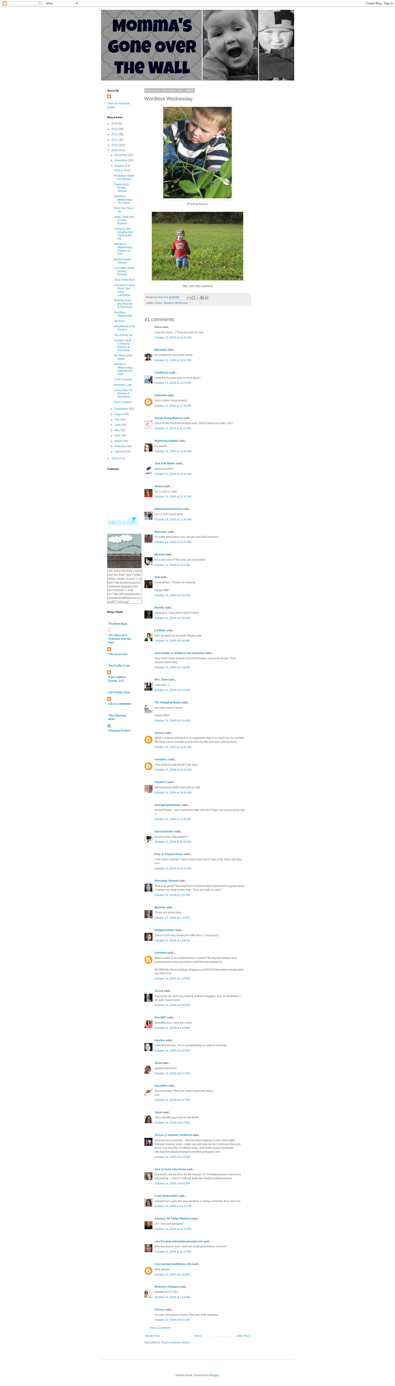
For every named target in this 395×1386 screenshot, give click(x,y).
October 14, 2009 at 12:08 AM (173, 451)
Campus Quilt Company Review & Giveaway (122, 345)
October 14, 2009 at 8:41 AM (172, 720)
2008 (114, 458)
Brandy (159, 607)
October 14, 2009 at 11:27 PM (173, 1251)
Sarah (158, 1112)
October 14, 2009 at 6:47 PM (172, 1073)
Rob (157, 577)
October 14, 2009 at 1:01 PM (172, 895)
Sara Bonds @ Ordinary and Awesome (180, 653)
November (121, 160)
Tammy (159, 733)
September (122, 408)
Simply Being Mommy (169, 418)
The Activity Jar (123, 335)
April (118, 435)
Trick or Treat (122, 170)
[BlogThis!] (193, 297)
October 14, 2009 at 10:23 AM (173, 747)
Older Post (243, 1336)
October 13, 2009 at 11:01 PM (173, 360)
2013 (114, 129)
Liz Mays (160, 630)
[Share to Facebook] (202, 297)
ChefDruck (162, 372)
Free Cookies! (122, 402)
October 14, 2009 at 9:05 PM (172, 1183)
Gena (158, 1063)
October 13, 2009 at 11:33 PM (173, 405)
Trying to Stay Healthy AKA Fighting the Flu (123, 233)
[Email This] (189, 297)
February (120, 446)
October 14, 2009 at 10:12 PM (173, 1206)
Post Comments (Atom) (175, 1342)
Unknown (161, 395)
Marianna (161, 349)
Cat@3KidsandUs (166, 1196)
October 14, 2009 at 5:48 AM (172, 640)
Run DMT (160, 1017)
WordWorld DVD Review (124, 328)
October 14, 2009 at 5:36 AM (172, 618)
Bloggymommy (164, 930)
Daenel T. (160, 782)
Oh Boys (119, 321)
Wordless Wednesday (176, 302)
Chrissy (160, 1309)
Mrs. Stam (161, 679)
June (118, 424)
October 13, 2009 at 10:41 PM (173, 337)
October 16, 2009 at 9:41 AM (172, 1319)
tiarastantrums (164, 831)
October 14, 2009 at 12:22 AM (173, 474)
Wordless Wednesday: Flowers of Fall (123, 249)
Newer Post (152, 1336)
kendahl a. (161, 759)
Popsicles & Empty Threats (121, 188)
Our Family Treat (119, 692)
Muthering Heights (166, 440)
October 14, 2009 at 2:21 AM (172, 565)
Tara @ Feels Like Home (170, 1169)
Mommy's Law (123, 384)
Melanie (160, 554)
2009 (114, 150)
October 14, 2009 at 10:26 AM (173, 769)
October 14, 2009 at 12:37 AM (173, 496)
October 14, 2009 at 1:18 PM (172, 917)
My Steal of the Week (123, 357)
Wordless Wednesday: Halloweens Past (123, 369)
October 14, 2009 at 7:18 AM (172, 667)
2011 (114, 139)
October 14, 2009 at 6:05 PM (172, 1050)
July (117, 419)
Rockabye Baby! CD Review (124, 177)
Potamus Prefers (119, 730)
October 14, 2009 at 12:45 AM (173, 519)
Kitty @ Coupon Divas (169, 854)
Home (198, 1336)
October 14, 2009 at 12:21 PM (173, 868)
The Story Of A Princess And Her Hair (119, 639)
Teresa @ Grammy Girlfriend (173, 1135)
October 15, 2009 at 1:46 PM (172, 1274)
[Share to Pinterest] (206, 297)
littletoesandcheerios (168, 509)
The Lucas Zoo (117, 654)
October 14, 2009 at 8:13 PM (172, 1122)
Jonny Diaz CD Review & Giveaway (123, 393)
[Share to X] (197, 297)
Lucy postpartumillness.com (173, 1264)
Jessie (159, 991)
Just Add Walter (165, 463)
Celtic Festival (122, 379)
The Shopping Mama (168, 702)
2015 (114, 123)
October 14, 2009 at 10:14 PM (173, 1229)
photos (158, 302)
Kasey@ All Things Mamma (172, 1218)
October (120, 165)
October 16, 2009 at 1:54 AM (172, 1297)
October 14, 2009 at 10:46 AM (173, 792)
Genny (159, 486)
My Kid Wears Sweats (122, 261)
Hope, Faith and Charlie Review (124, 220)
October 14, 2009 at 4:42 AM (172, 595)
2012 (114, 134)
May (117, 430)
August (119, 414)
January (120, 451)
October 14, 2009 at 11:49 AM (173, 819)
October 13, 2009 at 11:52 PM (173, 428)
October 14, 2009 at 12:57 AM (173, 542)
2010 (114, 145)
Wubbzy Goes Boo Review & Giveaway (123, 304)
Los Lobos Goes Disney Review (124, 271)
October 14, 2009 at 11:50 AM (173, 841)
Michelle (160, 907)
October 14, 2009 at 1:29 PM (172, 940)
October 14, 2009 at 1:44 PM (172, 978)
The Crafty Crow (119, 665)
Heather (160, 1040)
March (119, 441)
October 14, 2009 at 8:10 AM (172, 690)
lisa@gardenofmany (168, 805)
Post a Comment (160, 1327)
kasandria (161, 1085)
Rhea (158, 327)
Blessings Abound (166, 880)
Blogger (214, 1375)
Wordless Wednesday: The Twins (123, 200)
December (121, 155)
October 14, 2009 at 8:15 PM (172, 1157)
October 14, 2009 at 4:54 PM (172, 1028)
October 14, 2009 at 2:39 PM (172, 1005)
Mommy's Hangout (167, 1286)
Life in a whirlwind (119, 703)
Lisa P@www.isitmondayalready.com (179, 1241)
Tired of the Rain (124, 279)
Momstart (161, 531)
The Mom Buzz (117, 623)
